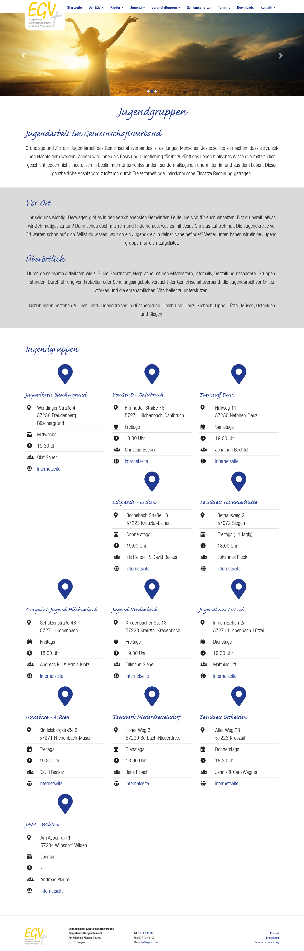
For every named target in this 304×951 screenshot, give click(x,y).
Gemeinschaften (199, 7)
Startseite (74, 7)
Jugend (136, 7)
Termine (224, 7)
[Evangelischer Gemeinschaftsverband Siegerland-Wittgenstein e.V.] (44, 14)
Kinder (115, 7)
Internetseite (48, 468)
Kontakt (267, 7)
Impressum (272, 937)
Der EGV (95, 7)
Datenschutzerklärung (266, 942)
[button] (23, 54)
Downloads (245, 7)
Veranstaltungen (165, 7)
